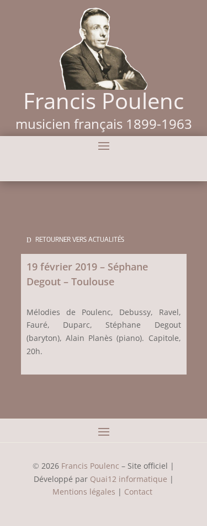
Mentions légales (83, 491)
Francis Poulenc (90, 465)
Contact (139, 491)
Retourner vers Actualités (79, 239)
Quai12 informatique (128, 479)
